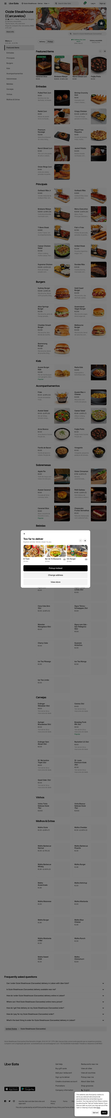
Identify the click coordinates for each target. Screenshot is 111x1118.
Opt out (95, 1112)
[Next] (85, 541)
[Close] (24, 533)
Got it (104, 1112)
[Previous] (81, 541)
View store (55, 582)
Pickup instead (55, 568)
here (98, 1107)
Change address (55, 575)
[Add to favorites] (42, 547)
